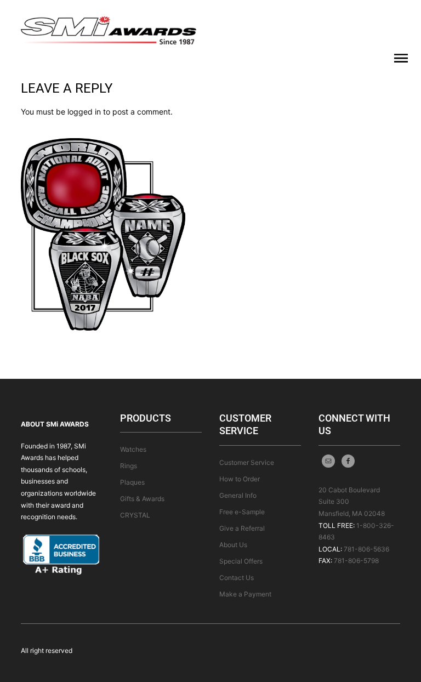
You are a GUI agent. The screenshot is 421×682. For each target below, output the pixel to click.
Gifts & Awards (142, 499)
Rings (128, 466)
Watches (133, 449)
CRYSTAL (135, 515)
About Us (233, 545)
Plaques (132, 482)
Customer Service (246, 462)
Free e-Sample (242, 512)
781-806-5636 (366, 549)
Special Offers (241, 561)
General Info (238, 495)
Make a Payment (245, 594)
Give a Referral (242, 528)
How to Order (239, 479)
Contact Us (236, 577)
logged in (84, 111)
